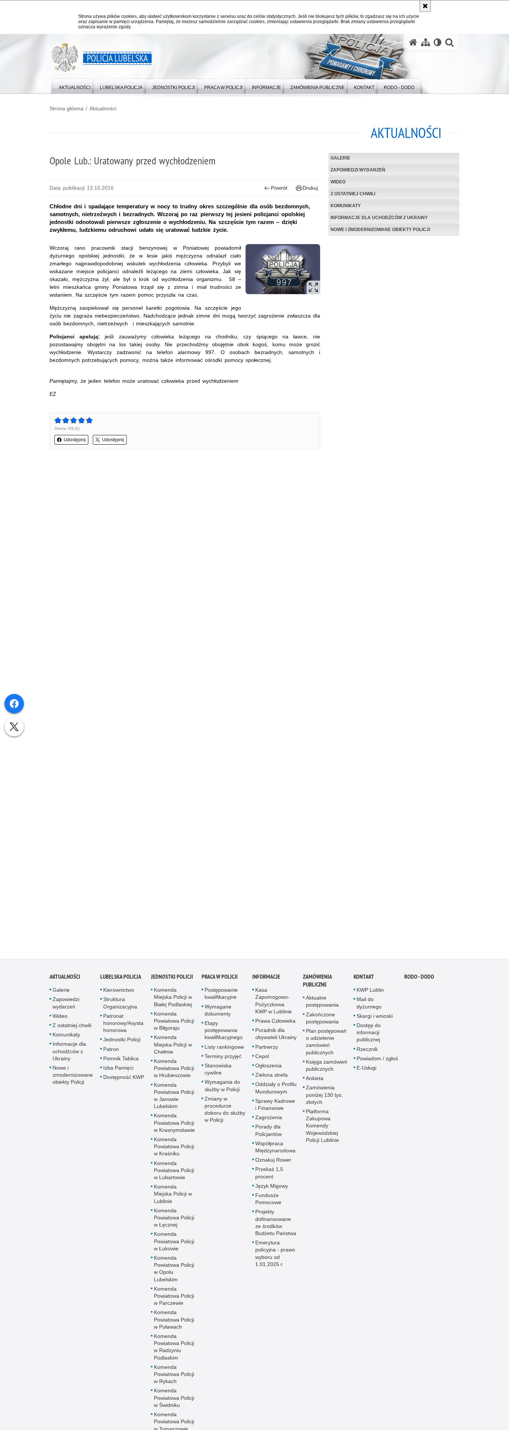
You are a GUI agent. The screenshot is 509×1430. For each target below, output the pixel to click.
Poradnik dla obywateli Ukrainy (276, 1038)
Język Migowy (271, 1190)
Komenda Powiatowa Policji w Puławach (174, 1324)
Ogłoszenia (268, 1070)
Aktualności (102, 108)
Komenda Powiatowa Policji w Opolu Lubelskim (174, 1273)
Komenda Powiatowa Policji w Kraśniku (174, 1151)
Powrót (279, 188)
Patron (111, 1054)
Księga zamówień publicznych (326, 1069)
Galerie (340, 158)
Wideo (338, 181)
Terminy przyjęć (223, 1061)
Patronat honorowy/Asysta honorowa (123, 1027)
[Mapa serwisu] (425, 42)
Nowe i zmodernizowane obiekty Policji (380, 229)
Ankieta (314, 1083)
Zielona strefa (271, 1079)
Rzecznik (367, 1054)
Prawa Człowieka (275, 1025)
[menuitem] (75, 86)
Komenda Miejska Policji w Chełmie (173, 1049)
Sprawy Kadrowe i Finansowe (275, 1108)
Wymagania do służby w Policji (222, 1089)
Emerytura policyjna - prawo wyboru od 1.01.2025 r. (275, 1258)
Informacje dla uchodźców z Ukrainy (379, 217)
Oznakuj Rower (273, 1164)
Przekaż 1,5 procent (269, 1177)
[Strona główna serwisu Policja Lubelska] (413, 42)
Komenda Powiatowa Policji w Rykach (174, 1379)
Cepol (262, 1061)
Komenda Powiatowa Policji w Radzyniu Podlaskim (174, 1351)
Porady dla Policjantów (268, 1134)
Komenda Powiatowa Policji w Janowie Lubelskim (174, 1100)
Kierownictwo (118, 994)
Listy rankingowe (224, 1051)
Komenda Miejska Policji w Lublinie (173, 1198)
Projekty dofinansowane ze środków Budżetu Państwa (275, 1227)
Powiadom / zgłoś (377, 1063)
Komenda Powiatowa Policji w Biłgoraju (174, 1025)
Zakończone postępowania (322, 1022)
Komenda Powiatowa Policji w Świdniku (174, 1402)
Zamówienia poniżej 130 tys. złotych (324, 1099)
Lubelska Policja (120, 981)
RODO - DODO (419, 981)
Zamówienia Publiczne (317, 985)
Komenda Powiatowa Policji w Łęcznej (174, 1222)
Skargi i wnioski (375, 1020)
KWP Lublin (370, 994)
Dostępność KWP (123, 1082)
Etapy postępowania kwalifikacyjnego (224, 1035)
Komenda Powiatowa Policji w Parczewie (174, 1300)
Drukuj (310, 188)
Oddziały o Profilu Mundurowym (276, 1092)
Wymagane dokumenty (218, 1014)
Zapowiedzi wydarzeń (358, 170)
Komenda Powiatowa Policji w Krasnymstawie (174, 1127)
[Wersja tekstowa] (438, 42)
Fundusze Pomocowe (268, 1203)
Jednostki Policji (121, 1044)
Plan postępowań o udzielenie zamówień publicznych (326, 1046)
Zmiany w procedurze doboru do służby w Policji (225, 1114)
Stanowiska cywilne (218, 1073)
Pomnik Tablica (121, 1063)
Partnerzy (266, 1051)
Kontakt (364, 981)
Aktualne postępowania (322, 1005)
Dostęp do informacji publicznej (369, 1037)
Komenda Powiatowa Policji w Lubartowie (174, 1175)
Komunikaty (346, 205)
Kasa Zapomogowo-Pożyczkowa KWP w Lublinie (273, 1005)
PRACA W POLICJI (220, 981)
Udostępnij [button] (75, 439)
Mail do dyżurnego (369, 1007)
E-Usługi (366, 1072)
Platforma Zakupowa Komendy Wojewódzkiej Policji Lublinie (322, 1130)
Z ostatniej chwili (353, 193)
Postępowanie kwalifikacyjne (221, 997)
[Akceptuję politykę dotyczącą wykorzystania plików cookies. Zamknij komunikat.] (425, 6)
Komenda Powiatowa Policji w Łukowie (174, 1245)
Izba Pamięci (118, 1072)
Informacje (266, 981)
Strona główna (66, 108)
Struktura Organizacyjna (120, 1007)
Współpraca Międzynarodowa (275, 1151)
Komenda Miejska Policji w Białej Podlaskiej (173, 1001)
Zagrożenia (268, 1122)
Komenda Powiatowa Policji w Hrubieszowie (174, 1073)
